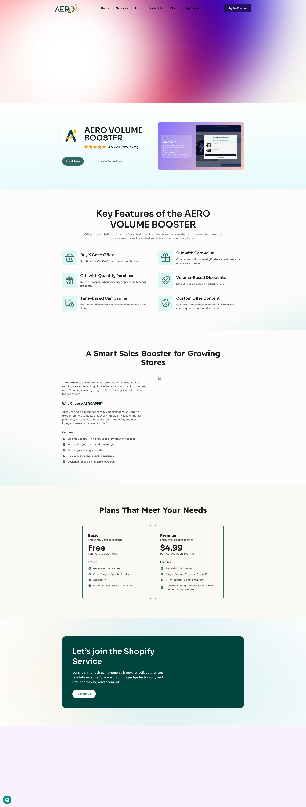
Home (105, 8)
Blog (173, 8)
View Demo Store (111, 161)
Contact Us (156, 8)
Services (122, 8)
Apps (138, 8)
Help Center (191, 8)
